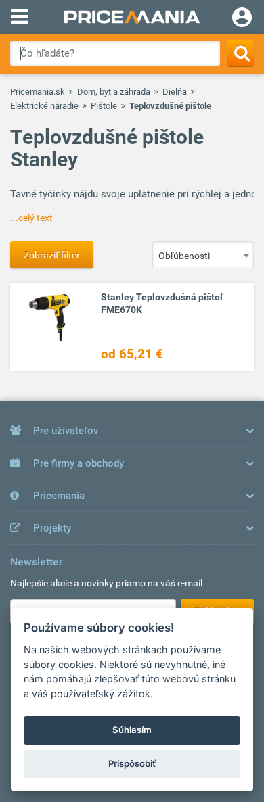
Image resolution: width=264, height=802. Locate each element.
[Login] (242, 18)
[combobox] (203, 254)
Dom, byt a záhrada (113, 92)
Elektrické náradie (44, 106)
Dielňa (174, 92)
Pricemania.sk (37, 92)
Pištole (104, 106)
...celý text (31, 217)
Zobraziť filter (52, 255)
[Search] (240, 53)
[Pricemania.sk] (132, 17)
